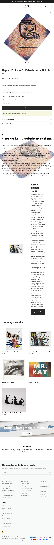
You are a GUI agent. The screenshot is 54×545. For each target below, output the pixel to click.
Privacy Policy (42, 540)
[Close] (50, 502)
